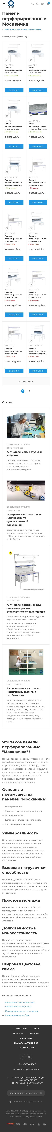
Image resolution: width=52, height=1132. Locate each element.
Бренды (34, 1033)
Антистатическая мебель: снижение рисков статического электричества (26, 608)
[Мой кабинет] (42, 4)
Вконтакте (22, 1057)
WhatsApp (29, 1057)
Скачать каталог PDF (26, 1043)
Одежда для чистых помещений (22, 1011)
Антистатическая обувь (17, 1015)
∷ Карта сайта (26, 1048)
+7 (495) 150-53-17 (26, 1064)
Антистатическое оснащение (20, 1002)
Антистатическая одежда (18, 1006)
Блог (36, 1029)
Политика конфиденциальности (28, 1102)
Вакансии (26, 1038)
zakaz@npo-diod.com (28, 1069)
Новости (18, 1033)
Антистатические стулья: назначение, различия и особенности (23, 692)
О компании (20, 1029)
